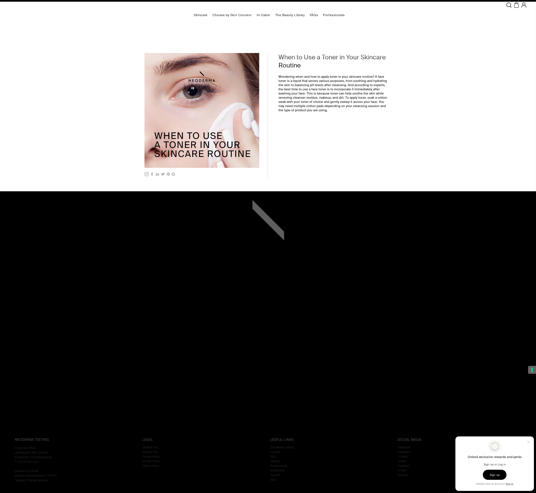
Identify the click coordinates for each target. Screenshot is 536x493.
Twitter (402, 461)
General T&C (150, 447)
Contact (275, 452)
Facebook (404, 447)
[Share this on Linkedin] (157, 174)
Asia (273, 479)
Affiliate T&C (150, 452)
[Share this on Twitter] (163, 174)
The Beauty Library (282, 447)
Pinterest (403, 466)
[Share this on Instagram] (146, 174)
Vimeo (402, 470)
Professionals (278, 466)
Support (275, 475)
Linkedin (403, 456)
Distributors (277, 470)
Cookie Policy (151, 456)
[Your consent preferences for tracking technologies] (532, 370)
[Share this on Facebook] (152, 174)
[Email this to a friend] (173, 174)
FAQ (272, 456)
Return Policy (150, 466)
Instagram (404, 452)
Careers (275, 461)
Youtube (403, 475)
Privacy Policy (151, 461)
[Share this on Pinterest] (168, 174)
